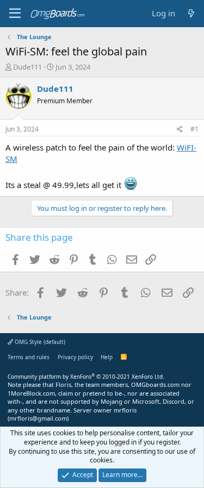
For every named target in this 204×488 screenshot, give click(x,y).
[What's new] (191, 13)
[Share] (180, 129)
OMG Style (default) (39, 342)
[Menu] (15, 13)
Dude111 (27, 67)
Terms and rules (29, 357)
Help (107, 357)
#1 (194, 129)
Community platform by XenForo (86, 376)
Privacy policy (75, 357)
